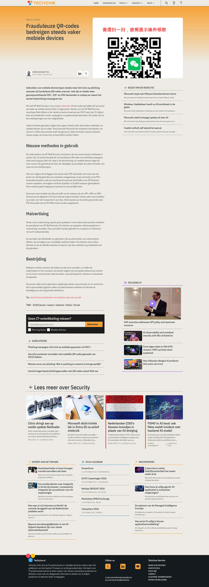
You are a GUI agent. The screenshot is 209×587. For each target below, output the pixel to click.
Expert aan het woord (45, 462)
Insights (136, 3)
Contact (152, 574)
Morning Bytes (39, 329)
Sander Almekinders (153, 444)
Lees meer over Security (62, 387)
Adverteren (154, 568)
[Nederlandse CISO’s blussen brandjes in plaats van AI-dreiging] (124, 407)
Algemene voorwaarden (159, 577)
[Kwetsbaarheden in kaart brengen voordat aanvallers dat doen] (32, 473)
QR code (77, 305)
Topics (122, 3)
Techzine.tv (135, 282)
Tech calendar (94, 462)
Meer (149, 3)
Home (96, 3)
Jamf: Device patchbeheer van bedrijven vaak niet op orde (55, 297)
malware (50, 305)
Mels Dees (32, 440)
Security (36, 20)
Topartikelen (109, 3)
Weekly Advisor (58, 329)
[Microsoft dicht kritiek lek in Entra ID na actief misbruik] (85, 407)
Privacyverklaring (157, 580)
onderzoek (65, 105)
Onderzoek (60, 305)
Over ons (152, 571)
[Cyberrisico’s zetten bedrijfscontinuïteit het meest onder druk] (139, 474)
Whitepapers (146, 462)
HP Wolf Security (39, 305)
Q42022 (68, 305)
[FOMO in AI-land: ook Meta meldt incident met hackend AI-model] (164, 407)
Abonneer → (94, 324)
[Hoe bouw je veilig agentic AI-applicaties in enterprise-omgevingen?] (139, 492)
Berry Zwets (73, 443)
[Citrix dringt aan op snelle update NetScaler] (45, 407)
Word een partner (157, 565)
